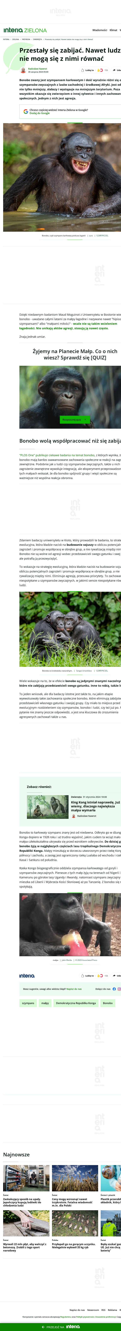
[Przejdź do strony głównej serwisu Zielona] (35, 30)
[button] (99, 30)
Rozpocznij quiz (72, 419)
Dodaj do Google (56, 113)
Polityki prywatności (85, 1316)
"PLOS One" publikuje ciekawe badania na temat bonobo (57, 455)
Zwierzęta (37, 39)
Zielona (15, 39)
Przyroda (26, 39)
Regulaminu (65, 1316)
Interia (6, 39)
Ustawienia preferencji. (105, 1317)
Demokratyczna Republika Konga (76, 1003)
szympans (28, 1003)
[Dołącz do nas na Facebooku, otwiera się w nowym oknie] (114, 989)
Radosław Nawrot (37, 68)
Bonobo (108, 1003)
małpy (45, 1003)
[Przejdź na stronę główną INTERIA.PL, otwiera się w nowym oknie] (13, 30)
